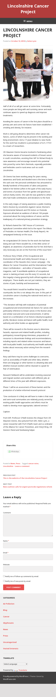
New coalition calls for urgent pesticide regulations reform (27, 485)
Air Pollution (8, 604)
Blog (5, 610)
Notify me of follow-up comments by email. (22, 576)
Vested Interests (10, 648)
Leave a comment (22, 466)
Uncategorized (10, 642)
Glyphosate (8, 623)
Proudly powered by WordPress (15, 676)
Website (6, 564)
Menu (29, 21)
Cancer (6, 616)
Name (6, 541)
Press (18, 463)
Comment (7, 512)
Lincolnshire (8, 466)
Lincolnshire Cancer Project (28, 8)
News (13, 463)
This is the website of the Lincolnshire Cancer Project (25, 476)
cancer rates (33, 463)
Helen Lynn (31, 41)
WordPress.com (9, 679)
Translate (22, 670)
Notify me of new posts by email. (18, 581)
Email (5, 552)
